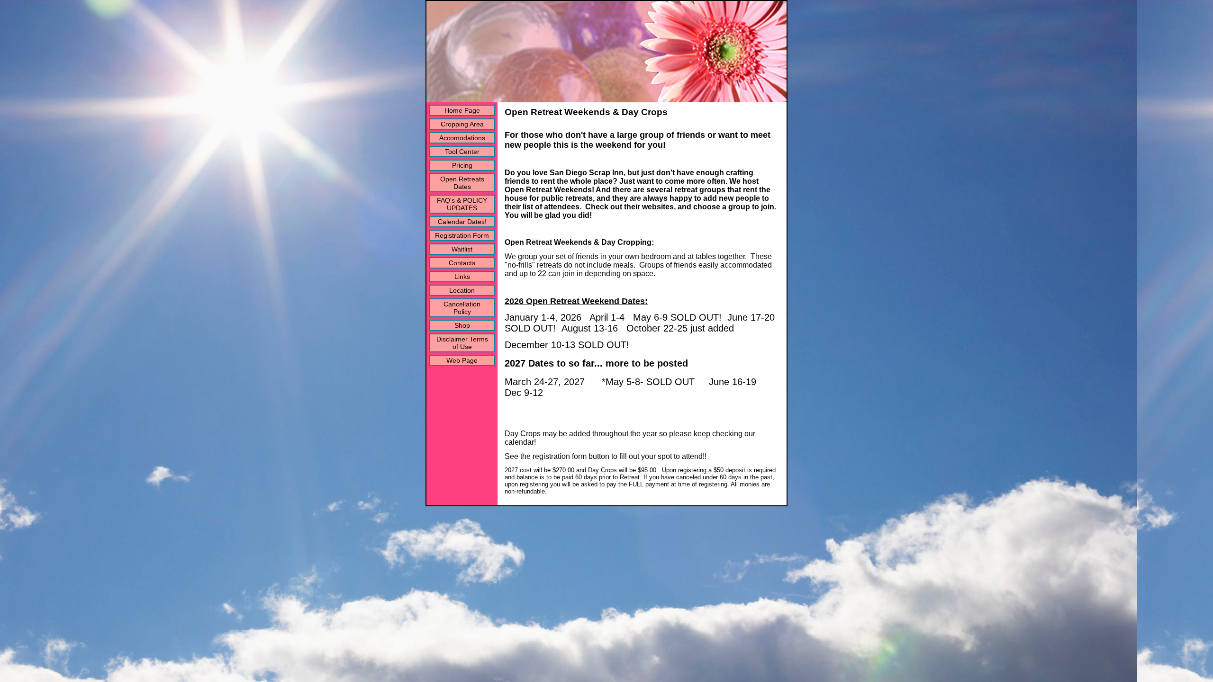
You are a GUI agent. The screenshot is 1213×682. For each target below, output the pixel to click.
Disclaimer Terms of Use (462, 342)
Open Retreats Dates (462, 182)
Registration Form (462, 235)
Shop (462, 325)
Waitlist (462, 249)
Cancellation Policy (462, 307)
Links (462, 276)
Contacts (462, 263)
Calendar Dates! (462, 221)
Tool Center (462, 151)
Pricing (462, 165)
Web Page (462, 360)
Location (462, 290)
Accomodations (462, 138)
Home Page (462, 110)
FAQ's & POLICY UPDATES (462, 204)
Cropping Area (462, 124)
